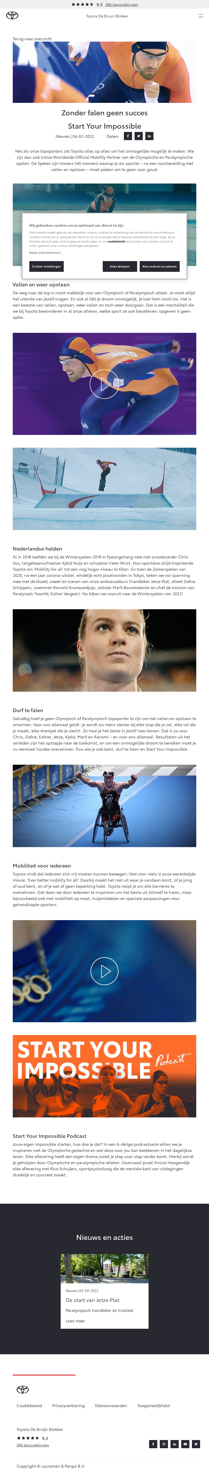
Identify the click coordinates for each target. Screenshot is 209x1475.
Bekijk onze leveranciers (45, 252)
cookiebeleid (116, 241)
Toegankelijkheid (153, 1405)
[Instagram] (164, 1444)
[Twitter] (139, 136)
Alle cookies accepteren (159, 266)
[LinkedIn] (149, 136)
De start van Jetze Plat (92, 1300)
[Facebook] (128, 136)
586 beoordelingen (122, 4)
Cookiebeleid (29, 1405)
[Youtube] (185, 1444)
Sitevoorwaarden (111, 1405)
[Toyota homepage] (12, 15)
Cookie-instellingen (46, 266)
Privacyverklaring (68, 1405)
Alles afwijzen (120, 266)
